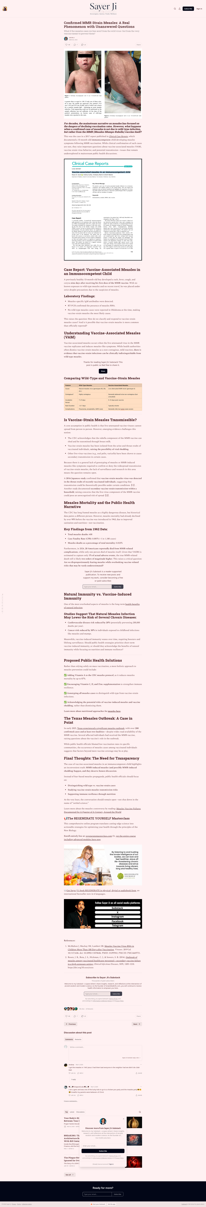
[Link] (61, 127)
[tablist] (73, 1039)
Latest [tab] (72, 1112)
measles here (114, 711)
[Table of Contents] (2, 603)
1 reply (73, 1079)
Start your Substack (99, 1204)
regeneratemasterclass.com (99, 836)
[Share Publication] (179, 9)
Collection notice (27, 1204)
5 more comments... (71, 1101)
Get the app (111, 1204)
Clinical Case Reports (118, 136)
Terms (19, 1204)
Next (135, 1024)
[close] (123, 1119)
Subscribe (188, 9)
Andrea (71, 1065)
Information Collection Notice (102, 1158)
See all (68, 1175)
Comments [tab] (69, 1039)
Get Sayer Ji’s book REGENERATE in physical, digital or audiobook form (101, 890)
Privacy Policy (119, 1158)
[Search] (175, 9)
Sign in (199, 9)
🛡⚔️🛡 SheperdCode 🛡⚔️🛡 (79, 1087)
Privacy (14, 1204)
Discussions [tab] (80, 1112)
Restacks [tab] (78, 1039)
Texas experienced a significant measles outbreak (100, 728)
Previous (72, 1024)
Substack (184, 1204)
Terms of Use (113, 1156)
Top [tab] (66, 1112)
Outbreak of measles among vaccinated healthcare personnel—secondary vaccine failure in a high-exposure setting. (104, 961)
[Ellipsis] (141, 1064)
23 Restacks (89, 1009)
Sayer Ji (71, 37)
